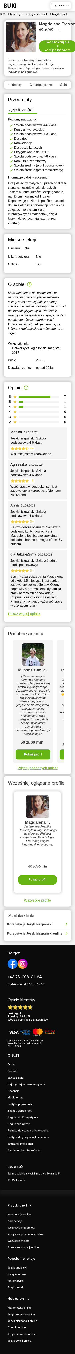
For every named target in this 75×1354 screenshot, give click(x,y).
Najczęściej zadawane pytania (27, 1084)
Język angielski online (21, 1314)
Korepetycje (15, 1221)
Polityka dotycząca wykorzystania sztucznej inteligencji (29, 1140)
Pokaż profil (33, 754)
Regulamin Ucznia (19, 1123)
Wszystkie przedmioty (21, 1227)
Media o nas (15, 1097)
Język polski (15, 1287)
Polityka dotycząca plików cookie (28, 1130)
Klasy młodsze (17, 1274)
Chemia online (17, 1327)
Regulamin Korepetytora (23, 1117)
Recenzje (13, 1090)
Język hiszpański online (22, 1320)
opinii (21, 1019)
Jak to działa (15, 1077)
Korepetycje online (19, 1214)
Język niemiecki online (22, 1334)
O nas (11, 1064)
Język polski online (19, 1340)
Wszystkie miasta (18, 1240)
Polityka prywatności (20, 1104)
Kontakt (12, 1071)
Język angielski (17, 1267)
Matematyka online (20, 1307)
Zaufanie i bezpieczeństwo (24, 1150)
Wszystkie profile (37, 900)
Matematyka (15, 1280)
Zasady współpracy (20, 1110)
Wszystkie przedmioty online (25, 1234)
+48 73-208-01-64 (25, 977)
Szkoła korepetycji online (23, 1247)
